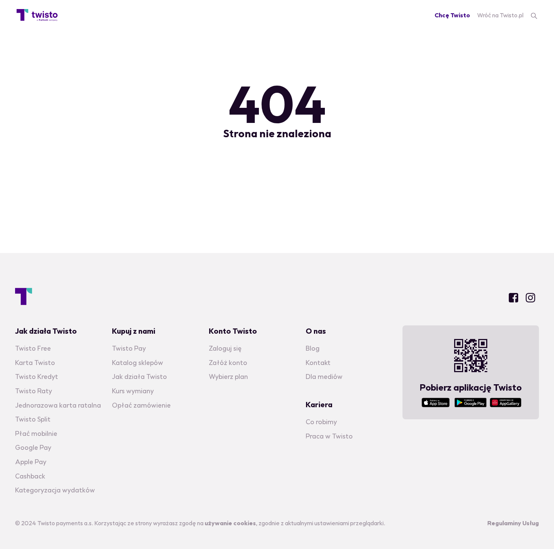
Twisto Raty (33, 390)
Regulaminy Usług (513, 523)
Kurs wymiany (133, 390)
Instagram (530, 297)
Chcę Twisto (452, 15)
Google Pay (33, 447)
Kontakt (318, 362)
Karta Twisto (35, 362)
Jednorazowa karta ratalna (58, 405)
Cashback (30, 476)
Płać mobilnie (36, 433)
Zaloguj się (225, 348)
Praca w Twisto (329, 436)
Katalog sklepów (137, 362)
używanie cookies (230, 523)
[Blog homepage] (37, 15)
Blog (313, 348)
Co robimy (321, 421)
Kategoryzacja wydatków (55, 490)
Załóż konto (228, 362)
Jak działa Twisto (139, 376)
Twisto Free (33, 348)
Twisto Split (33, 419)
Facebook (513, 297)
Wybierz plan (228, 376)
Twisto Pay (129, 348)
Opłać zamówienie (141, 405)
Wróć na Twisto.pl (500, 15)
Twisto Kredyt (36, 376)
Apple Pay (30, 461)
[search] (534, 15)
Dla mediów (324, 376)
